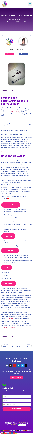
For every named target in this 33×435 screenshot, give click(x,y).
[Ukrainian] (16, 432)
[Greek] (20, 430)
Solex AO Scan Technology (17, 21)
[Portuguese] (4, 432)
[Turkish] (14, 432)
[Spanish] (10, 432)
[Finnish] (14, 430)
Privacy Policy (22, 424)
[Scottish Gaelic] (8, 432)
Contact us (11, 318)
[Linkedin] (18, 365)
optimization (4, 151)
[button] (30, 4)
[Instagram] (10, 365)
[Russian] (6, 432)
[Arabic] (2, 430)
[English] (10, 430)
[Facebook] (7, 365)
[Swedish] (12, 432)
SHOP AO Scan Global (9, 327)
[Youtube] (14, 365)
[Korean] (30, 430)
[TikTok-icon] (26, 365)
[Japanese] (28, 430)
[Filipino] (12, 430)
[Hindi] (24, 430)
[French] (16, 430)
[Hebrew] (22, 430)
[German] (18, 430)
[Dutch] (8, 430)
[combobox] (4, 404)
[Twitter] (22, 365)
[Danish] (6, 430)
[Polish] (2, 432)
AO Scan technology (15, 112)
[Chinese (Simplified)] (4, 430)
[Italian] (26, 430)
